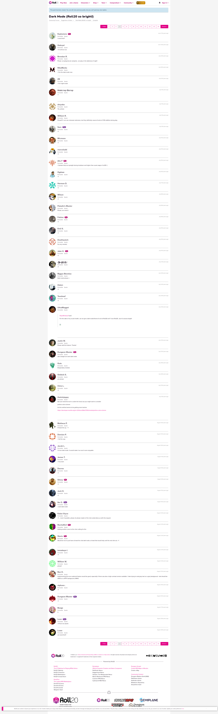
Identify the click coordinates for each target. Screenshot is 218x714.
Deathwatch (62, 239)
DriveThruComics (59, 684)
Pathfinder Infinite (136, 678)
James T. (61, 457)
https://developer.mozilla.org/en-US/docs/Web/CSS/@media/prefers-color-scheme (81, 410)
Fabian (60, 217)
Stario (60, 536)
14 (158, 26)
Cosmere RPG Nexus (98, 679)
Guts (59, 363)
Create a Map (135, 670)
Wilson (60, 194)
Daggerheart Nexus (98, 672)
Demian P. (62, 434)
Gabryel (61, 45)
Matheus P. (62, 423)
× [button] (206, 709)
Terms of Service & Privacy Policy (85, 655)
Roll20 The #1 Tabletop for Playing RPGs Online (65, 667)
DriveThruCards (58, 688)
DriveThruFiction (59, 686)
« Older (104, 26)
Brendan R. (62, 56)
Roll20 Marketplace (59, 674)
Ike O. (60, 502)
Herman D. (62, 183)
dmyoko (61, 104)
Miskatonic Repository (137, 683)
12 (150, 26)
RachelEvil (62, 524)
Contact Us (100, 655)
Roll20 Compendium (60, 677)
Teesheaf (61, 296)
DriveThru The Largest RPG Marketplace (62, 680)
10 (141, 26)
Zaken (60, 285)
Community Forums (54, 20)
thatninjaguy (63, 397)
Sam (59, 127)
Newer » (164, 26)
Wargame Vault (58, 690)
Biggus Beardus (64, 273)
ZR (58, 79)
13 (154, 26)
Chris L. (60, 385)
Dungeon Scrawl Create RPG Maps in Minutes (139, 667)
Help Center (107, 655)
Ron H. (60, 572)
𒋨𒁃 (62, 262)
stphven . (61, 585)
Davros (60, 468)
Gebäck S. (62, 374)
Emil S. (60, 228)
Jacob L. (61, 445)
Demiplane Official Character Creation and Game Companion (107, 667)
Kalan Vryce (62, 513)
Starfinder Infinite (136, 680)
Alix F (60, 160)
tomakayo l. (62, 550)
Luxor (59, 630)
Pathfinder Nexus (97, 670)
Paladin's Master (64, 206)
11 (145, 26)
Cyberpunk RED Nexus (99, 681)
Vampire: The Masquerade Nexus (102, 674)
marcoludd (62, 149)
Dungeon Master (65, 352)
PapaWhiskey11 (64, 316)
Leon (59, 619)
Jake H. (61, 251)
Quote (66, 36)
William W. (62, 561)
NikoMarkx (62, 67)
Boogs (60, 607)
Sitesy (60, 479)
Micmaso (61, 138)
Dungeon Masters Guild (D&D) (140, 676)
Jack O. (60, 491)
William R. (61, 115)
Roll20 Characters (59, 672)
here (183, 708)
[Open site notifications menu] (159, 3)
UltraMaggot (63, 307)
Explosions (62, 33)
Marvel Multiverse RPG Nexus (101, 677)
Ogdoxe (60, 172)
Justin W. (61, 340)
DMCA (95, 655)
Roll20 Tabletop (58, 670)
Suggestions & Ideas (66, 20)
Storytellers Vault (136, 685)
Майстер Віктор (65, 90)
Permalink (60, 36)
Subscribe (141, 3)
